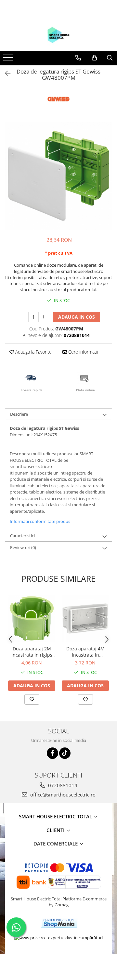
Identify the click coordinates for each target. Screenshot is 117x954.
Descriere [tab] (19, 414)
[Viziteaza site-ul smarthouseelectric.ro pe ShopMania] (59, 923)
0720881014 (62, 785)
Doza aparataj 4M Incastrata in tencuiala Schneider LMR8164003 (85, 651)
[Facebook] (52, 753)
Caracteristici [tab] (22, 536)
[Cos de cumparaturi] (94, 57)
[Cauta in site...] (109, 57)
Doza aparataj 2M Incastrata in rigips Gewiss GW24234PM (32, 651)
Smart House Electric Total (56, 816)
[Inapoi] (5, 73)
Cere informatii (82, 352)
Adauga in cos (76, 317)
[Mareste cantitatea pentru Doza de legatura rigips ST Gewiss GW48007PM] (43, 317)
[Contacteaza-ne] (78, 57)
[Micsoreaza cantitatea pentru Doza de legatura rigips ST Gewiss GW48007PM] (24, 317)
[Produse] (9, 59)
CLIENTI (56, 830)
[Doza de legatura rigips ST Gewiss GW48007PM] (58, 176)
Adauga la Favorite (33, 352)
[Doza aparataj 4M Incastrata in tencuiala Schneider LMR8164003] (85, 618)
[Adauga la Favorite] (31, 699)
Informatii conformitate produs (40, 521)
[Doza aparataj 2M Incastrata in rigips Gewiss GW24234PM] (31, 618)
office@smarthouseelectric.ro (62, 794)
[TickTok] (65, 753)
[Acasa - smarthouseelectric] (58, 35)
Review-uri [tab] (23, 547)
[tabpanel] (58, 176)
